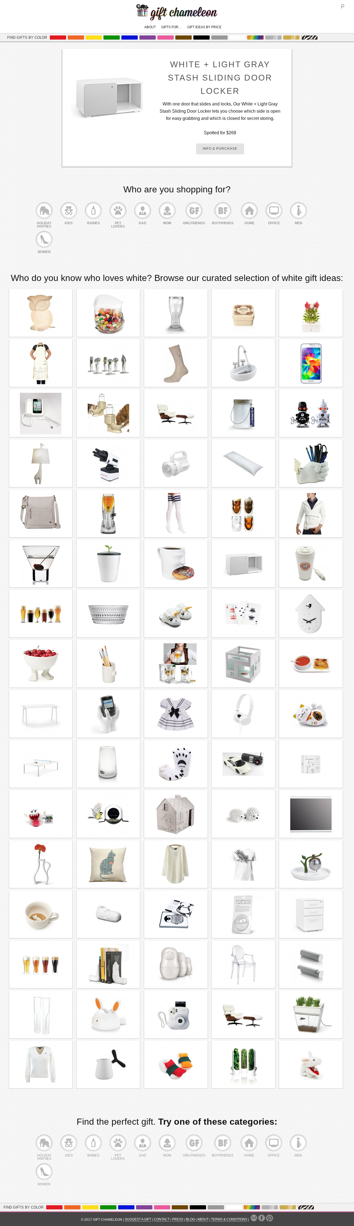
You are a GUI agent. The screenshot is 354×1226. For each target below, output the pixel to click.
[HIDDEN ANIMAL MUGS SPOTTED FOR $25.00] (41, 914)
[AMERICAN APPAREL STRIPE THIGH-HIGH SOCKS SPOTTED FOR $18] (176, 514)
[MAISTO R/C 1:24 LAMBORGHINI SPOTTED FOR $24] (243, 764)
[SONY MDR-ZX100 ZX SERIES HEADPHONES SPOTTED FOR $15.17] (243, 714)
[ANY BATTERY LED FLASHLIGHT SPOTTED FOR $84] (176, 463)
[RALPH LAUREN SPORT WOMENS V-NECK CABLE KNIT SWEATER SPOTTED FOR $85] (41, 1065)
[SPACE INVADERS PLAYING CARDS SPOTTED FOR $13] (243, 614)
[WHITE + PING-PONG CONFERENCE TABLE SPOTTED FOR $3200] (41, 764)
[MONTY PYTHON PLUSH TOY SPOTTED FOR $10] (311, 1065)
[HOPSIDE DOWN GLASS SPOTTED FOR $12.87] (176, 313)
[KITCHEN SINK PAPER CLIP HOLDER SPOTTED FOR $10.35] (243, 363)
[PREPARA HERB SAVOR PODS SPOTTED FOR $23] (243, 1065)
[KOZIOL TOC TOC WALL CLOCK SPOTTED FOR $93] (311, 614)
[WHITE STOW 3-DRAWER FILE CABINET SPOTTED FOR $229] (311, 914)
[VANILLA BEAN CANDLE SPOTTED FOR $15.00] (243, 313)
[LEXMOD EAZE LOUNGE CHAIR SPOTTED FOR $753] (176, 413)
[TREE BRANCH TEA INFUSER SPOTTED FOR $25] (311, 864)
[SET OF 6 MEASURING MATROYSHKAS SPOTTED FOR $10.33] (176, 964)
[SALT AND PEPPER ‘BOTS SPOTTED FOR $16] (311, 413)
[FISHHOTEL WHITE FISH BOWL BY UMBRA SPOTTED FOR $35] (243, 664)
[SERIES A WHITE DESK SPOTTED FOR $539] (41, 714)
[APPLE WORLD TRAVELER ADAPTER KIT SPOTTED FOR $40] (311, 764)
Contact (162, 1219)
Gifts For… (171, 27)
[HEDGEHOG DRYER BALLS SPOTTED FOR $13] (243, 814)
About (150, 27)
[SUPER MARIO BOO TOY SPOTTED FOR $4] (41, 814)
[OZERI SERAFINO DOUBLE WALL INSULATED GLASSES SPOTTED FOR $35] (243, 514)
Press (177, 1219)
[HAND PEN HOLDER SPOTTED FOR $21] (311, 463)
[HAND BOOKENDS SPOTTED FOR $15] (108, 964)
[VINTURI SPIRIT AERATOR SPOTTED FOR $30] (108, 514)
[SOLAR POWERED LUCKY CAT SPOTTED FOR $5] (311, 714)
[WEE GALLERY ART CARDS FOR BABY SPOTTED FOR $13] (176, 914)
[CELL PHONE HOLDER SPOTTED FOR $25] (108, 714)
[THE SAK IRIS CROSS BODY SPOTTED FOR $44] (41, 514)
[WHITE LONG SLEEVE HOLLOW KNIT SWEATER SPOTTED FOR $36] (176, 864)
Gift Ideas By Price (204, 27)
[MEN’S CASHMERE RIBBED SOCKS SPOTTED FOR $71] (176, 363)
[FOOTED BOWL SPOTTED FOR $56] (41, 664)
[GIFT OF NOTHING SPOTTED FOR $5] (243, 914)
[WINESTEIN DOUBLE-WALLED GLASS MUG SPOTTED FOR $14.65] (176, 664)
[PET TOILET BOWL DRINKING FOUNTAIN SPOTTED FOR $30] (108, 413)
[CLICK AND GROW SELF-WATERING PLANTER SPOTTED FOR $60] (311, 313)
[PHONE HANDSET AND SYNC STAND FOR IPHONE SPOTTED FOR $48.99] (41, 413)
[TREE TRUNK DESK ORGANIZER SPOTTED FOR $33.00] (108, 664)
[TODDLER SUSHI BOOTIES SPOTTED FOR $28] (176, 1065)
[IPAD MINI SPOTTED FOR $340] (311, 814)
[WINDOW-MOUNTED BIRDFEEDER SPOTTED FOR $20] (108, 814)
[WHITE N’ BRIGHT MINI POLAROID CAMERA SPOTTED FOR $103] (176, 1015)
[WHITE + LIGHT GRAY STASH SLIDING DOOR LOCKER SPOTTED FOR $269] (243, 564)
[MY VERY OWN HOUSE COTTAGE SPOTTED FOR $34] (176, 814)
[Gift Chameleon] (176, 17)
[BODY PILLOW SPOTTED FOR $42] (243, 463)
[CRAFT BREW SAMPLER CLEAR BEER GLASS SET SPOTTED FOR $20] (41, 614)
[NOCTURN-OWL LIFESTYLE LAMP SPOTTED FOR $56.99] (41, 313)
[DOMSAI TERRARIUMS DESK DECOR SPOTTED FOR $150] (108, 363)
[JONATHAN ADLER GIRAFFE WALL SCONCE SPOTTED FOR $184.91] (41, 463)
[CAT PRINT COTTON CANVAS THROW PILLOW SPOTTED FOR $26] (108, 864)
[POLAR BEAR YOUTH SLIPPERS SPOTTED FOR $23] (176, 764)
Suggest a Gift (138, 1219)
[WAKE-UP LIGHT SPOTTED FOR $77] (108, 764)
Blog (190, 1219)
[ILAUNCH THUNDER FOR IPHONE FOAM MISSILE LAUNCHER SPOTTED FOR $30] (108, 463)
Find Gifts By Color (27, 37)
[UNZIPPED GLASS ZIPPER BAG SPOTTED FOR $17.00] (108, 313)
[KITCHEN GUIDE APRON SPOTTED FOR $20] (41, 363)
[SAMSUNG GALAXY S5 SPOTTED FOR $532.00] (311, 363)
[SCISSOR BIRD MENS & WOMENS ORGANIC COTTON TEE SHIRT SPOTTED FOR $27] (243, 864)
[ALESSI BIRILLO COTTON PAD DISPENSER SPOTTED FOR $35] (311, 964)
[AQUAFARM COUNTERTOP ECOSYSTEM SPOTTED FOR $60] (311, 1015)
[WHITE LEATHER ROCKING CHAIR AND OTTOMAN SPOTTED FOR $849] (243, 1015)
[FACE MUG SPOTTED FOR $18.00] (176, 564)
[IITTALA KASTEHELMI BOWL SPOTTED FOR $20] (108, 614)
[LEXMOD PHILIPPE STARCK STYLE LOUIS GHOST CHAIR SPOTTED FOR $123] (243, 964)
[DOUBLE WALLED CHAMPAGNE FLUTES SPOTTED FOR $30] (41, 1015)
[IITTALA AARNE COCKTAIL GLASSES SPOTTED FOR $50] (41, 564)
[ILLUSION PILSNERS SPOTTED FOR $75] (41, 964)
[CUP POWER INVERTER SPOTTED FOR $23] (311, 564)
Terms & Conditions (229, 1219)
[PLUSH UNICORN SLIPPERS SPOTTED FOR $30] (176, 614)
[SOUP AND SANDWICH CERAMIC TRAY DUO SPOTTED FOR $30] (311, 664)
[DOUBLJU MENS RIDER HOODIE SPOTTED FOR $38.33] (311, 514)
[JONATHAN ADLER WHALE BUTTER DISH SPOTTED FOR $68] (108, 914)
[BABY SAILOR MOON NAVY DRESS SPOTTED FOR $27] (176, 714)
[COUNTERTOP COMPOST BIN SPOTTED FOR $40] (108, 564)
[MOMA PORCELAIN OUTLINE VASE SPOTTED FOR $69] (41, 864)
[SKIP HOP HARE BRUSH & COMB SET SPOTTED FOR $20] (108, 1015)
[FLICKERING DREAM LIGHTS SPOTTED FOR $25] (243, 413)
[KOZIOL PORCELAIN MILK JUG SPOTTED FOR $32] (108, 1065)
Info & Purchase (220, 149)
